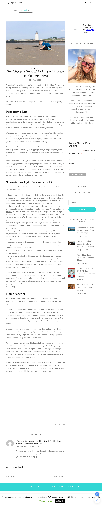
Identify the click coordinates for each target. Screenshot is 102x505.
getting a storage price (27, 357)
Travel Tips (35, 68)
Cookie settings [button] (45, 501)
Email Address (75, 153)
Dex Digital (90, 30)
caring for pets (43, 166)
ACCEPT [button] (59, 501)
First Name (73, 163)
